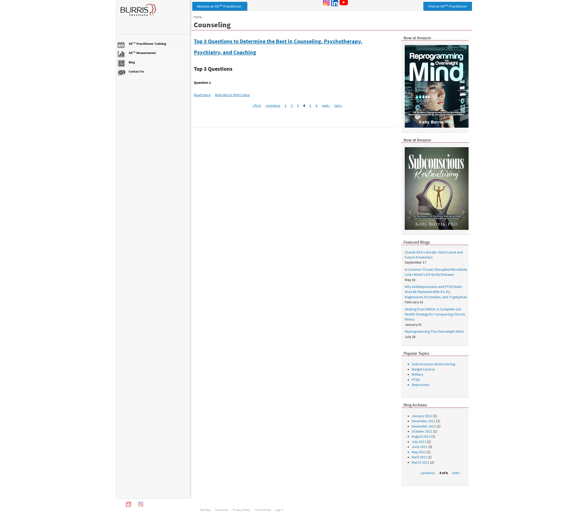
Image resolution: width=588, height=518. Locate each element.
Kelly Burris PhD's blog (232, 95)
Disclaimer (221, 510)
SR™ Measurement (142, 53)
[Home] (153, 12)
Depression (420, 384)
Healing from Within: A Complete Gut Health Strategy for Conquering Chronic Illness (435, 314)
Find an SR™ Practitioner (447, 6)
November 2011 (424, 426)
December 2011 (423, 421)
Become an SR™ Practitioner (219, 6)
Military (417, 374)
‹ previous (272, 105)
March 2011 (420, 462)
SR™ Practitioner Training (147, 44)
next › (326, 105)
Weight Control (423, 369)
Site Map (205, 510)
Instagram (140, 504)
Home (197, 17)
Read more (202, 95)
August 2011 (421, 436)
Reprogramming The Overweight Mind (434, 331)
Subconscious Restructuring (433, 364)
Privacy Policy (241, 510)
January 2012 (422, 416)
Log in (279, 510)
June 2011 (419, 446)
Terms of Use (263, 510)
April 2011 (419, 457)
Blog (132, 62)
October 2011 (422, 431)
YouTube (128, 504)
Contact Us (136, 71)
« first (256, 105)
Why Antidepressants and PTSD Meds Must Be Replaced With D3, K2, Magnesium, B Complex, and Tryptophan (436, 291)
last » (338, 105)
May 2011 (419, 452)
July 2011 (419, 441)
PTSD (416, 379)
